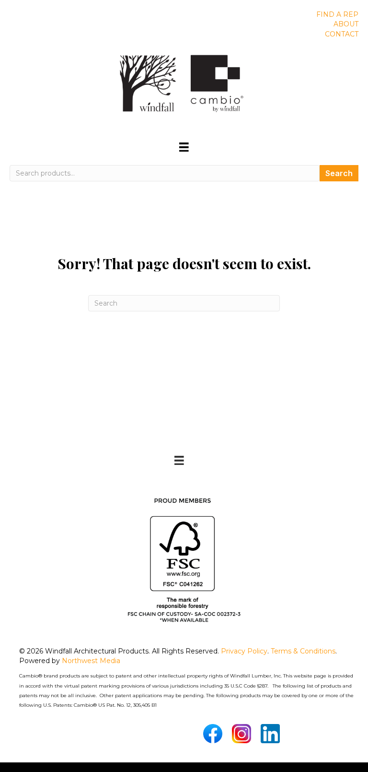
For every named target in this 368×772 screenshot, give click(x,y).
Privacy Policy (244, 651)
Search (339, 173)
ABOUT (346, 24)
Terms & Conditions (303, 651)
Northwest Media (91, 660)
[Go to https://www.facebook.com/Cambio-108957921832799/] (212, 733)
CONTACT (341, 34)
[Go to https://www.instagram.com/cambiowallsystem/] (241, 733)
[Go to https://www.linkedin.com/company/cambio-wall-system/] (270, 733)
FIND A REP (337, 14)
